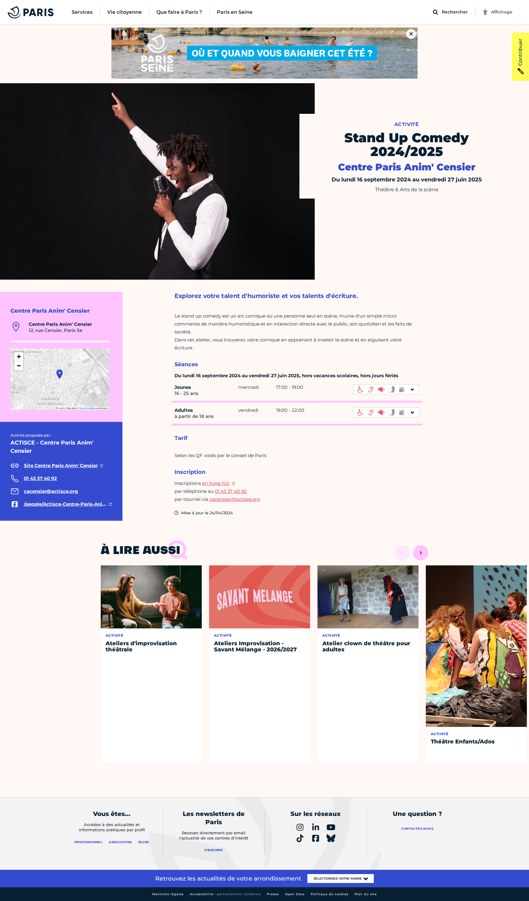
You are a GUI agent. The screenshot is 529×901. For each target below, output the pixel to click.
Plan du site (366, 894)
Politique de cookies (329, 894)
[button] (59, 374)
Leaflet (61, 408)
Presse (273, 894)
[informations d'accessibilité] (386, 389)
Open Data (295, 894)
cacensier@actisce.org (234, 499)
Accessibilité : (225, 894)
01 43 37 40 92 (231, 491)
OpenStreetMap (87, 408)
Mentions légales (168, 894)
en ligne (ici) (216, 483)
